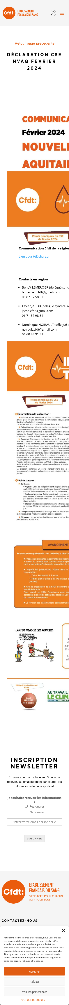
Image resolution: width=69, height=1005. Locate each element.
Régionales (37, 806)
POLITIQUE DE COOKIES (33, 999)
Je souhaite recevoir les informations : (34, 800)
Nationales (37, 812)
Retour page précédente (34, 43)
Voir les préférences (34, 992)
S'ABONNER (34, 838)
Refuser (34, 981)
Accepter (34, 971)
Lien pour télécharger (34, 256)
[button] (63, 930)
